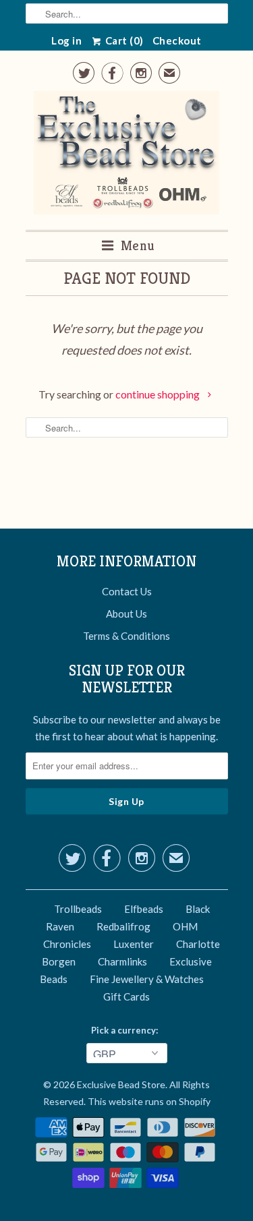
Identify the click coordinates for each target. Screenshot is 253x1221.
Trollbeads (78, 909)
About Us (126, 613)
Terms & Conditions (126, 636)
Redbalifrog (123, 926)
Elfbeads (143, 909)
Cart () (123, 40)
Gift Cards (126, 996)
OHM (185, 926)
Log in (66, 40)
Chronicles (67, 944)
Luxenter (133, 944)
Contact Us (127, 591)
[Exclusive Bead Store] (126, 155)
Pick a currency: (126, 1030)
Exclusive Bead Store (121, 1084)
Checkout (177, 40)
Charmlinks (122, 961)
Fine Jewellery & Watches (147, 979)
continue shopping (158, 394)
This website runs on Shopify (149, 1101)
